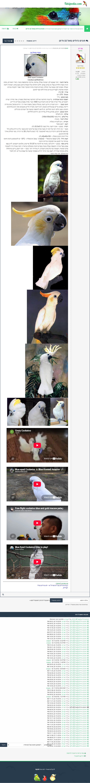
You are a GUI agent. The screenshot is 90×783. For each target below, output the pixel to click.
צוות (57, 8)
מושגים (34, 8)
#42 (67, 48)
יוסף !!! (63, 744)
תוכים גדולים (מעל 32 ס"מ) (80, 619)
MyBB (37, 769)
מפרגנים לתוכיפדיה (61, 583)
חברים (64, 8)
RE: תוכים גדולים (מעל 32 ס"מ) (79, 621)
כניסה (15, 28)
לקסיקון (15, 8)
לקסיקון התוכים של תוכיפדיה (54, 29)
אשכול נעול (7, 41)
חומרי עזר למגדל (68, 29)
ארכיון (7, 8)
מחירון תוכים (25, 8)
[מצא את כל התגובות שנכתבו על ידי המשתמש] (3, 594)
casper (48, 641)
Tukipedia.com (73, 3)
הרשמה (4, 28)
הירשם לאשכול (79, 756)
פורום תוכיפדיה (78, 29)
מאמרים (42, 8)
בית (70, 8)
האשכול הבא (35, 600)
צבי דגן (25, 48)
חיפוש (51, 8)
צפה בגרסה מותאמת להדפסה (75, 753)
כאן (67, 583)
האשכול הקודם (44, 600)
